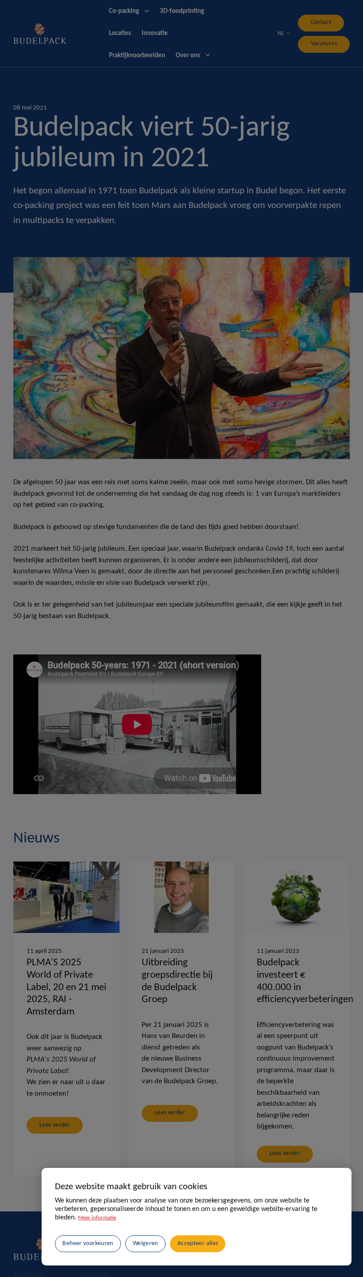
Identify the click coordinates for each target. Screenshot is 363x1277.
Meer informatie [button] (99, 1210)
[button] (165, 1239)
